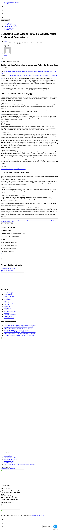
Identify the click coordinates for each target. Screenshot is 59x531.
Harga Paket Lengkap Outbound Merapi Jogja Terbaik (19, 333)
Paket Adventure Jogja (10, 26)
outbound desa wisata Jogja (32, 71)
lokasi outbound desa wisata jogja (14, 71)
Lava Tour (39, 75)
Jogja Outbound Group (37, 515)
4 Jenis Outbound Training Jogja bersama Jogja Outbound (18, 220)
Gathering (7, 301)
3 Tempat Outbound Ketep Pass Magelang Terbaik (18, 327)
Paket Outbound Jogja (10, 25)
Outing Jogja (53, 75)
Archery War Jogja (22, 75)
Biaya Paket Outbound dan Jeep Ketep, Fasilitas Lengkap (20, 325)
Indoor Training (8, 303)
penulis (5, 55)
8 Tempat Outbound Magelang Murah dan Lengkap (19, 335)
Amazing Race (8, 294)
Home (5, 41)
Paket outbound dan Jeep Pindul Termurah (16, 330)
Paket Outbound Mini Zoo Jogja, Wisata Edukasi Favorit (19, 332)
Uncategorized (8, 316)
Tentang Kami (8, 23)
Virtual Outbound (9, 318)
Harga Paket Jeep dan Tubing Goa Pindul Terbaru (18, 328)
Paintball (6, 309)
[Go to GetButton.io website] (55, 529)
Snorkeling (7, 313)
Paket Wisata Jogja (9, 28)
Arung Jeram (7, 298)
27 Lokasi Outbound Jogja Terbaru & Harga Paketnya (19, 464)
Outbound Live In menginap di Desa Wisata (13, 169)
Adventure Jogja (11, 75)
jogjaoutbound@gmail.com (11, 2)
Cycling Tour (31, 75)
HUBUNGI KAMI (8, 30)
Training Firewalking (10, 314)
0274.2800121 (8, 4)
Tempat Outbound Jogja (8, 268)
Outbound (46, 75)
